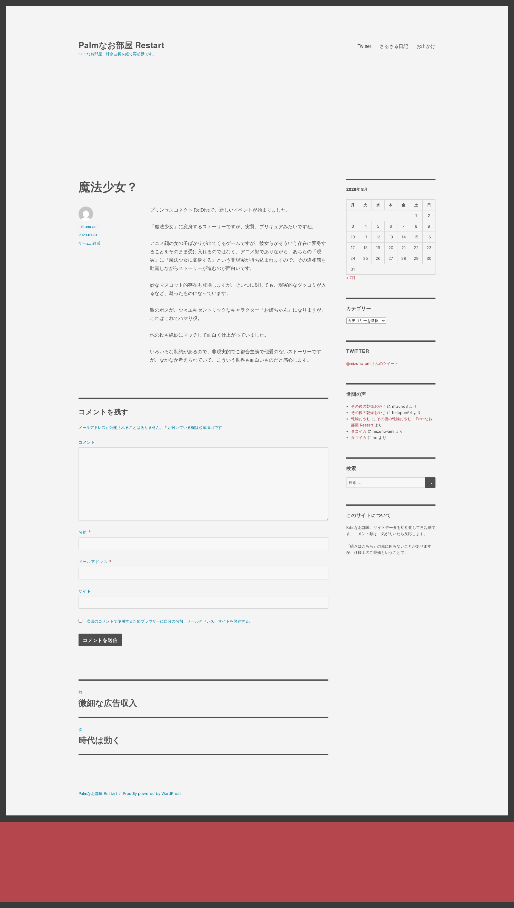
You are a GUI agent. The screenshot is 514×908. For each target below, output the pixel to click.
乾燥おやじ (360, 418)
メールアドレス (95, 561)
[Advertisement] (257, 134)
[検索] (430, 482)
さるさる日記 (394, 46)
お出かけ (425, 46)
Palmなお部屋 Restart (121, 45)
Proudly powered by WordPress (152, 793)
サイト (85, 591)
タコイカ (358, 431)
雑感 (96, 243)
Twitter (364, 46)
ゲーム (84, 243)
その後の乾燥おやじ (368, 406)
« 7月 (350, 277)
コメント (87, 442)
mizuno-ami (88, 226)
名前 (85, 532)
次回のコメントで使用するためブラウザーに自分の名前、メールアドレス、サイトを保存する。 (170, 621)
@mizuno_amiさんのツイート (372, 363)
